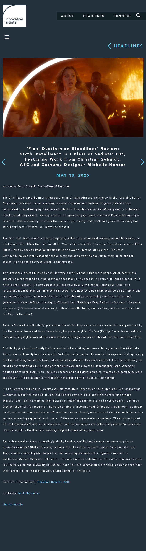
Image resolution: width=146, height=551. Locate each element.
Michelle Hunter (29, 493)
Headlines (94, 16)
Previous (3, 161)
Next (141, 160)
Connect (122, 16)
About (67, 16)
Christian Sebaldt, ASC (53, 482)
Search (138, 15)
